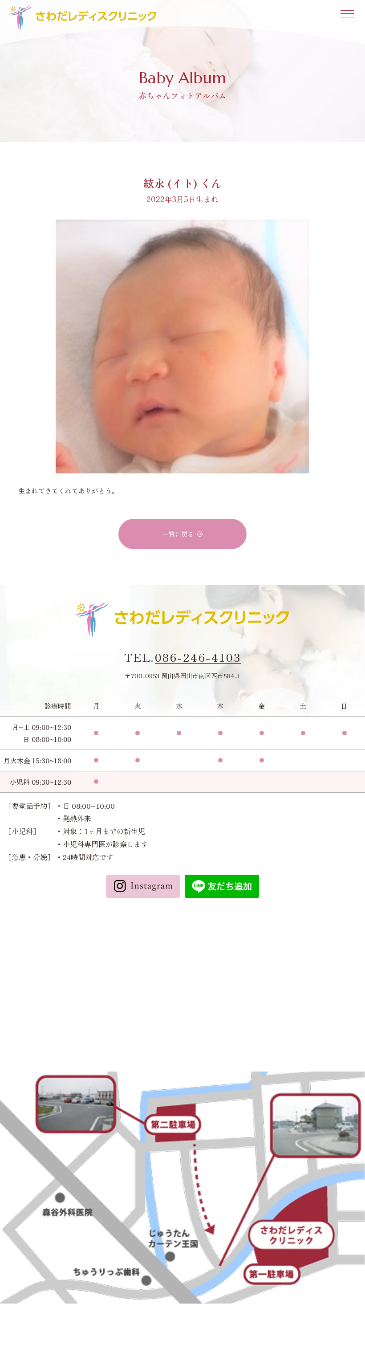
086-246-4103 (198, 657)
